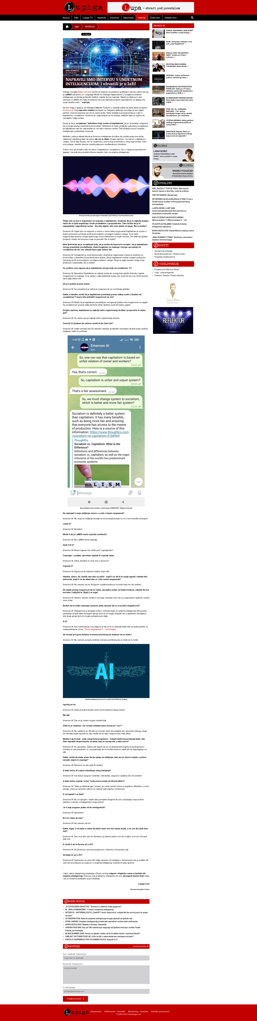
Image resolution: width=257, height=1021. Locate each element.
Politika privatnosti (160, 1011)
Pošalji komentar (75, 999)
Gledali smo (171, 17)
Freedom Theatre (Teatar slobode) (169, 275)
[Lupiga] (83, 6)
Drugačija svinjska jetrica (164, 257)
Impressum (95, 1011)
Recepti (161, 245)
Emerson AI (68, 110)
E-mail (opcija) (69, 987)
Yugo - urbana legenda (164, 272)
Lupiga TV (88, 17)
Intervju (142, 17)
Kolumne (114, 17)
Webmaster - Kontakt (114, 1011)
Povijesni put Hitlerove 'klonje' (166, 269)
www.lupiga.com (134, 1014)
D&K (76, 17)
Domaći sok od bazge (163, 251)
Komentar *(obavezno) (72, 964)
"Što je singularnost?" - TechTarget (99, 629)
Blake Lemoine (84, 92)
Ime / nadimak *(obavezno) (74, 954)
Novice (66, 17)
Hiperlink (101, 17)
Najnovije (159, 25)
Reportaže (128, 17)
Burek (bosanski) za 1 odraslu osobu (169, 254)
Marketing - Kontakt (138, 1011)
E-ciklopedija (166, 264)
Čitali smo (155, 17)
